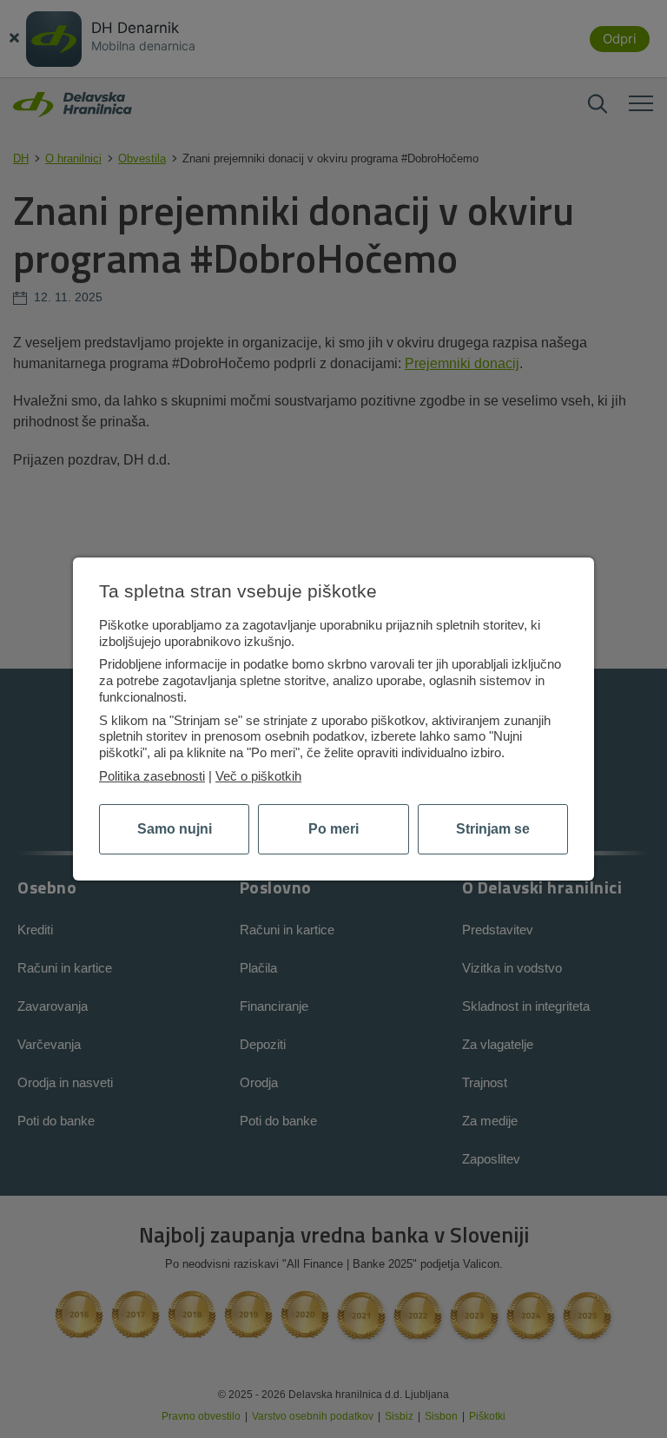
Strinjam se (493, 828)
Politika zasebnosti (152, 775)
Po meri (333, 828)
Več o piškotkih (258, 775)
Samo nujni (174, 828)
